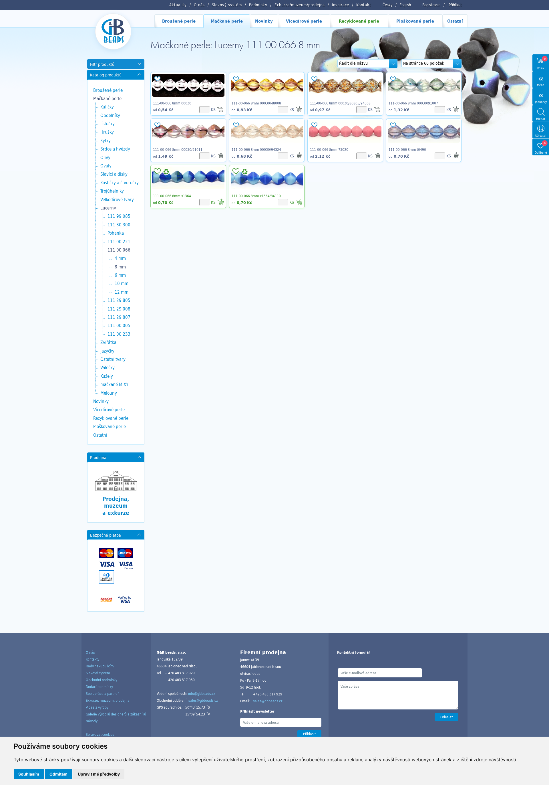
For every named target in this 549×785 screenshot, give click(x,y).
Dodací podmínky (99, 686)
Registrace (430, 5)
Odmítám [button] (58, 774)
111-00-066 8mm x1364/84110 (256, 195)
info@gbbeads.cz (201, 693)
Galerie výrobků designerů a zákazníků (116, 714)
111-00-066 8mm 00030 (172, 103)
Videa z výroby (97, 707)
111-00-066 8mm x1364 (172, 195)
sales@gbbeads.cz (203, 700)
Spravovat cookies (100, 734)
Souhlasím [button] (28, 774)
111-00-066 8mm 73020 (329, 149)
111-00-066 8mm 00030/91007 (413, 103)
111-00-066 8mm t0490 (407, 149)
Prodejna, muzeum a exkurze (115, 506)
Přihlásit (455, 5)
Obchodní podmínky (101, 679)
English (405, 5)
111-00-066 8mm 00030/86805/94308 (340, 103)
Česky (388, 5)
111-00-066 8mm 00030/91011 (177, 149)
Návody (92, 720)
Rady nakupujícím (100, 666)
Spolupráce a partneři (103, 693)
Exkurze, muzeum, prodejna (108, 700)
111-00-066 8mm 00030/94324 (256, 149)
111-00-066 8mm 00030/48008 (256, 103)
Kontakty (92, 659)
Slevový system (98, 672)
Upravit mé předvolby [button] (99, 774)
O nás (90, 652)
